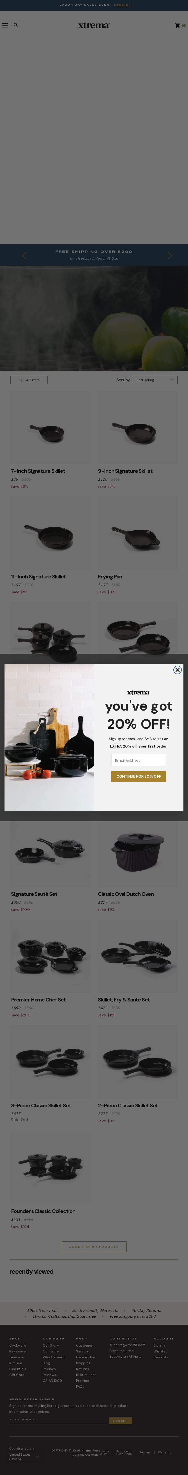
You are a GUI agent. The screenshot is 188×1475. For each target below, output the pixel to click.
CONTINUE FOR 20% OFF (139, 776)
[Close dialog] (178, 670)
